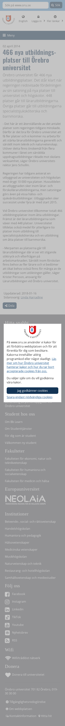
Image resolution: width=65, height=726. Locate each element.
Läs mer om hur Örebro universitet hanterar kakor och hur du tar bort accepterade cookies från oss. (31, 365)
